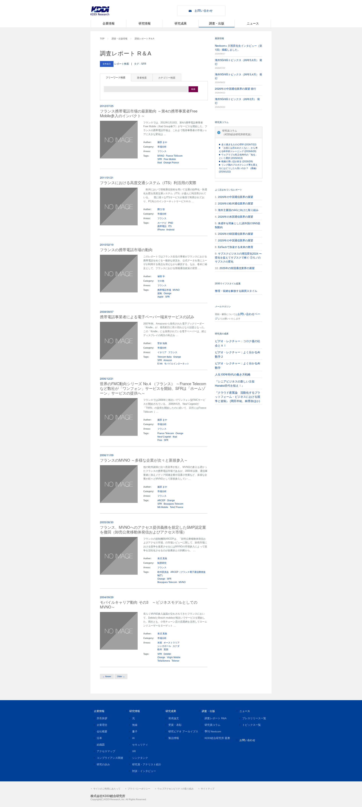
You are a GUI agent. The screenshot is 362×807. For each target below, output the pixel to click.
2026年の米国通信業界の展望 (235, 216)
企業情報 (109, 23)
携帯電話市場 (164, 290)
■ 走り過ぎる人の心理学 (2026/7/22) (237, 144)
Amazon (167, 360)
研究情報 (145, 23)
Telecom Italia (164, 357)
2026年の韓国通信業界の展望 (235, 233)
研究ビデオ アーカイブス (183, 731)
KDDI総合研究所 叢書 (217, 738)
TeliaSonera (163, 660)
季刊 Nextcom (213, 731)
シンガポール (164, 646)
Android (170, 229)
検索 (193, 89)
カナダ (176, 646)
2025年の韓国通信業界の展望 (237, 268)
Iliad (159, 162)
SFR (159, 159)
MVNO (160, 156)
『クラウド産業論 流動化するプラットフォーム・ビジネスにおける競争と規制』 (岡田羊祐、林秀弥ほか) (237, 396)
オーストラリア (171, 642)
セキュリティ (140, 744)
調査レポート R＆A (144, 38)
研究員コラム (212, 724)
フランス (162, 151)
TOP (102, 38)
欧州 (160, 649)
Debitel (167, 654)
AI (133, 738)
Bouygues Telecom (173, 504)
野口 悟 (161, 209)
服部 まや (162, 142)
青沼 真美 (162, 558)
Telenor (175, 660)
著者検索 (142, 77)
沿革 (99, 738)
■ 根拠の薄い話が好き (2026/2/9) (236, 161)
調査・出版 (216, 23)
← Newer (107, 676)
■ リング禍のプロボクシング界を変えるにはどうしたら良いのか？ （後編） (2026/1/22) (238, 168)
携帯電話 (161, 226)
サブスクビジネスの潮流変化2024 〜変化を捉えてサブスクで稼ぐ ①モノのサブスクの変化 (238, 257)
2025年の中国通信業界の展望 (235, 240)
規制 (159, 293)
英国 (166, 649)
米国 (160, 642)
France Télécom (174, 156)
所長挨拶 (102, 718)
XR (134, 751)
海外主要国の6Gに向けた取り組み (238, 210)
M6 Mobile (162, 507)
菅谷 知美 (162, 343)
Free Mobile (170, 159)
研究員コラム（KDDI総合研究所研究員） (237, 132)
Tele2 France (176, 507)
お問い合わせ (204, 10)
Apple (160, 296)
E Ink (160, 363)
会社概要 (102, 731)
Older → (121, 676)
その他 (160, 281)
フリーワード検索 (115, 77)
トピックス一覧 (251, 724)
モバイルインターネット (176, 363)
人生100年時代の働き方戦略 (233, 374)
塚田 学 (161, 276)
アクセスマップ (106, 751)
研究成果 (181, 23)
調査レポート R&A (215, 718)
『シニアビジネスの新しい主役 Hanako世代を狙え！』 (235, 383)
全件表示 (107, 64)
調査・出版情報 (119, 38)
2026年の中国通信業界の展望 (235, 196)
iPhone (161, 229)
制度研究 (161, 563)
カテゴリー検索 (166, 77)
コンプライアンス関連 (110, 757)
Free (159, 440)
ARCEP (161, 500)
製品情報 (173, 738)
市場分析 (161, 146)
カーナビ (161, 223)
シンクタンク (140, 757)
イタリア (162, 352)
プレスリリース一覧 (254, 718)
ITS (170, 226)
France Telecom (165, 433)
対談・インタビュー (144, 771)
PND (170, 223)
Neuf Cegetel (164, 436)
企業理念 (102, 724)
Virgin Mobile (173, 657)
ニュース (253, 23)
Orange (167, 293)
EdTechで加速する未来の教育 (235, 247)
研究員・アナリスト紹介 (146, 764)
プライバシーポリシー (139, 788)
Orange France (171, 162)
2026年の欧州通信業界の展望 (235, 203)
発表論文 (173, 718)
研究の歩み (103, 764)
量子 (134, 731)
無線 (134, 724)
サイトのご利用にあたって (106, 788)
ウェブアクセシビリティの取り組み (175, 788)
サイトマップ (207, 788)
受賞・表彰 (175, 724)
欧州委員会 (163, 572)
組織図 (101, 744)
